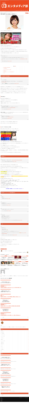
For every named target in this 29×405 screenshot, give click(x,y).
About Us (23, 10)
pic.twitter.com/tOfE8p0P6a (4, 233)
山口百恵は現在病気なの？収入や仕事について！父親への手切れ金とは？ (8, 383)
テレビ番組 (2, 349)
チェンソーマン (2, 336)
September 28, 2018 (9, 118)
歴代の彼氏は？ (5, 68)
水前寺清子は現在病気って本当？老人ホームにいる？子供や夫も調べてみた (8, 361)
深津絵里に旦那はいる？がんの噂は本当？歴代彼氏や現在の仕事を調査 (8, 376)
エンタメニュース (17, 10)
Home (1, 397)
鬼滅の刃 (2, 339)
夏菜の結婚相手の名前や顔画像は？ (6, 67)
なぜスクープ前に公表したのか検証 (7, 69)
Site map (27, 10)
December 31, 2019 (16, 83)
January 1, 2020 (14, 161)
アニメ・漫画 (20, 10)
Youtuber (2, 330)
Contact (25, 10)
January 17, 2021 (8, 198)
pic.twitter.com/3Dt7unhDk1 (12, 107)
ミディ (1, 274)
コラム (1, 346)
